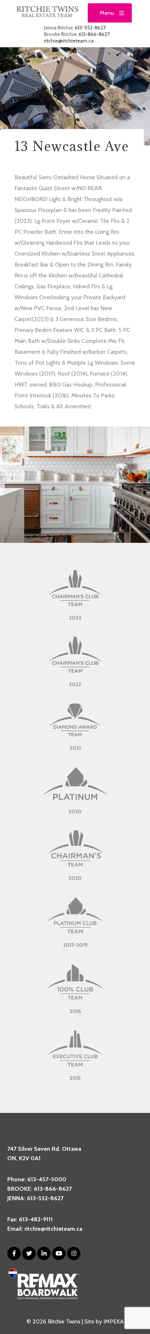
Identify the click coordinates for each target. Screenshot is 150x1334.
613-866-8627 (94, 34)
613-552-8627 (90, 27)
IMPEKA (113, 1321)
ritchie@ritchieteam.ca (69, 40)
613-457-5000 (46, 1179)
